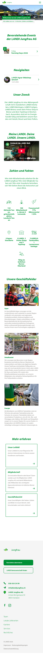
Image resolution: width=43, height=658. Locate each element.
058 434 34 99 (14, 583)
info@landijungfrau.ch (17, 588)
